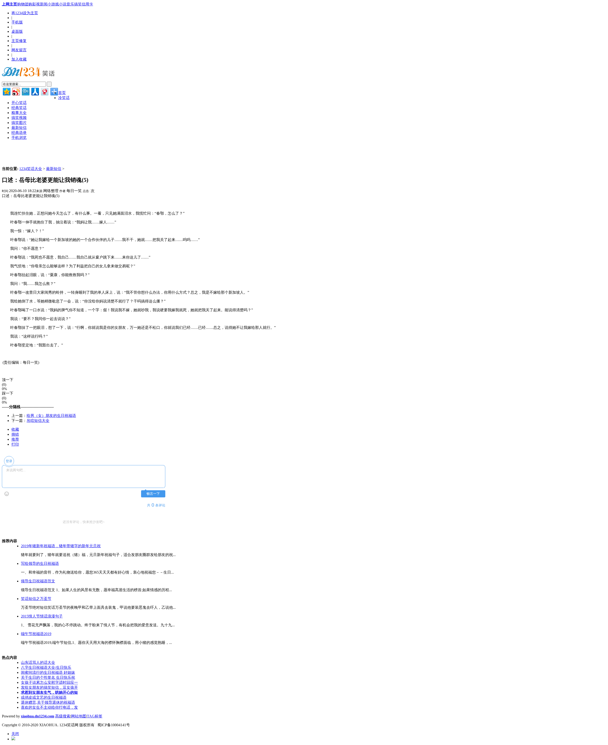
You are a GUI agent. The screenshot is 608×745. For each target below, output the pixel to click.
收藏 (15, 429)
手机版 (17, 22)
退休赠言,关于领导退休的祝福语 (48, 702)
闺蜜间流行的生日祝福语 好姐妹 (48, 672)
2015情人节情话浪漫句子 (42, 616)
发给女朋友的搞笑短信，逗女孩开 (49, 687)
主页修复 (19, 41)
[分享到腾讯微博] (25, 91)
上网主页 (9, 4)
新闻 (44, 4)
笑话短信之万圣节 (36, 599)
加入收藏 (19, 59)
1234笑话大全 (30, 169)
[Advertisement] (57, 372)
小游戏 (53, 4)
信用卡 (87, 4)
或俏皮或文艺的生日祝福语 (43, 697)
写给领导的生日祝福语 (40, 563)
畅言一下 (153, 493)
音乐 (70, 4)
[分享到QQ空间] (6, 91)
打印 (15, 444)
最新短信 (53, 169)
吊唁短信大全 (38, 421)
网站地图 (78, 716)
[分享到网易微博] (44, 91)
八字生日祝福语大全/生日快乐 (46, 667)
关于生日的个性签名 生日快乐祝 (48, 677)
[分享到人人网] (34, 91)
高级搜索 (62, 716)
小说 (62, 4)
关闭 (15, 734)
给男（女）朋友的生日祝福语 (51, 416)
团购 (28, 4)
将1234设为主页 (24, 13)
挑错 (15, 434)
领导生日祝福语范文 (38, 581)
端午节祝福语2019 (36, 634)
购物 (21, 4)
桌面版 (17, 31)
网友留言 (19, 50)
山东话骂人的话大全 (38, 662)
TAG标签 (94, 716)
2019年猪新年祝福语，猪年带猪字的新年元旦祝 (61, 546)
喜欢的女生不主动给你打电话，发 (49, 707)
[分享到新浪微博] (15, 91)
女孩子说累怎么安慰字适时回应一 (49, 682)
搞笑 (78, 4)
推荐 (15, 439)
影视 (36, 4)
